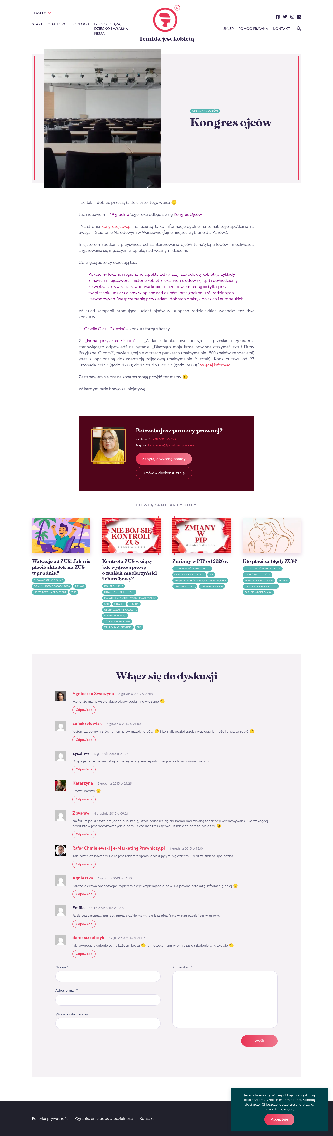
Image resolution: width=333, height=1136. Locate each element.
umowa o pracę (185, 586)
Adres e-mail (66, 990)
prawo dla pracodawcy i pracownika (130, 598)
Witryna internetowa (72, 1014)
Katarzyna (82, 783)
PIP (211, 574)
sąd (106, 603)
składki (119, 603)
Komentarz (182, 967)
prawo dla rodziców (259, 580)
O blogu (81, 24)
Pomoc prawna (253, 28)
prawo (79, 586)
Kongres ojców (231, 123)
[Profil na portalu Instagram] (292, 17)
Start (37, 24)
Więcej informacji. (216, 364)
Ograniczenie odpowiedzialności (104, 1118)
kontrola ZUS (113, 586)
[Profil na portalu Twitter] (285, 17)
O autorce (58, 24)
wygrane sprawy (115, 615)
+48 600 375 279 (164, 439)
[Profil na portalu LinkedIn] (299, 17)
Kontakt (281, 28)
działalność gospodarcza (52, 586)
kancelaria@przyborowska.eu (171, 445)
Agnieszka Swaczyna (93, 693)
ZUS (73, 592)
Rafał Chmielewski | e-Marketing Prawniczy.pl (118, 848)
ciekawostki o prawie (48, 580)
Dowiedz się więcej (279, 1109)
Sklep (228, 28)
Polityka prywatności (50, 1118)
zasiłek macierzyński (118, 627)
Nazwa (62, 967)
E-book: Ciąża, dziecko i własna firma (111, 29)
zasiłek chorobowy (117, 621)
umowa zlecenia (212, 586)
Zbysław (80, 813)
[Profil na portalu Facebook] (278, 17)
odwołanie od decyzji (119, 592)
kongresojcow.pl (117, 226)
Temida (134, 603)
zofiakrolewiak (87, 723)
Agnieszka (82, 878)
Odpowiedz (84, 710)
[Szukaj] (299, 29)
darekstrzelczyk (88, 937)
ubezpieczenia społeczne (50, 592)
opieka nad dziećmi (205, 110)
